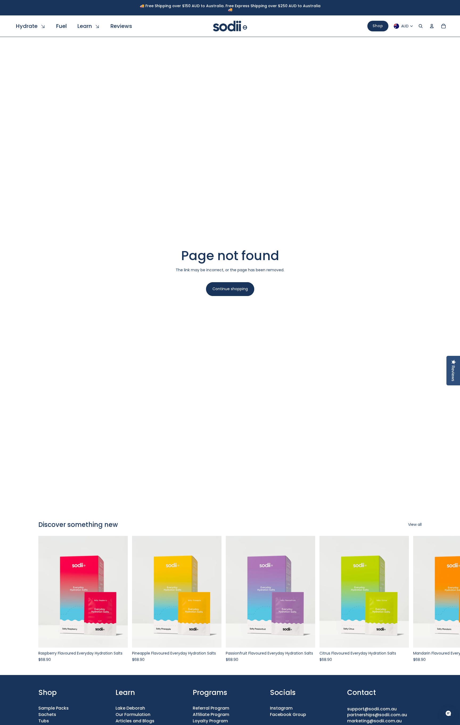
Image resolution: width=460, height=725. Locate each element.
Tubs (43, 721)
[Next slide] (416, 599)
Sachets (47, 714)
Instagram (281, 708)
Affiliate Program (211, 714)
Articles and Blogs (135, 721)
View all (415, 524)
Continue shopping (230, 288)
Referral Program (211, 708)
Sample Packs (53, 708)
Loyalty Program (210, 721)
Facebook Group (288, 714)
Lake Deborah (130, 708)
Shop (378, 25)
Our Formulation (133, 714)
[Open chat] (448, 713)
